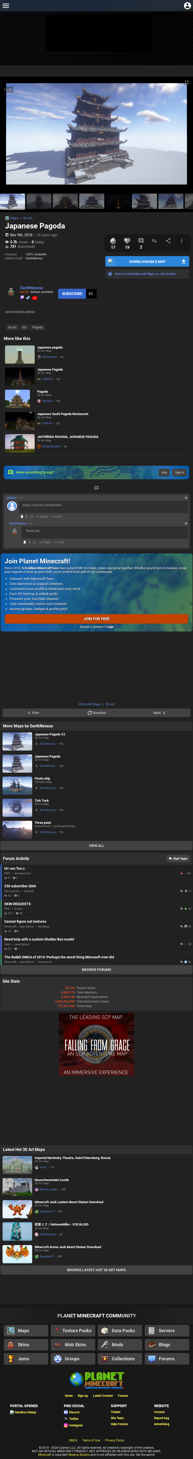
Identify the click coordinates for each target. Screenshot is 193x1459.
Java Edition (21, 944)
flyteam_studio (49, 1189)
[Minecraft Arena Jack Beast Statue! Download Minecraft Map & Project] (17, 1254)
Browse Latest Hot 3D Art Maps (96, 1270)
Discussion (45, 962)
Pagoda (37, 327)
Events (19, 908)
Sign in (179, 472)
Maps (14, 218)
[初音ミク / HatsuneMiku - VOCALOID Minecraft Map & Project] (17, 1231)
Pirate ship (42, 778)
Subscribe (72, 293)
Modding (43, 926)
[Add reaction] (31, 516)
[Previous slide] (10, 135)
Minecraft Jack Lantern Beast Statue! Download (69, 1202)
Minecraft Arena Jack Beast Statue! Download (68, 1247)
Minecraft (44, 1454)
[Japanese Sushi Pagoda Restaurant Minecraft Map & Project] (20, 421)
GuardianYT (47, 1211)
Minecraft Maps (89, 704)
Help (7, 944)
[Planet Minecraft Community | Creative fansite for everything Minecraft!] (96, 1380)
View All (96, 846)
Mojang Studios (79, 1454)
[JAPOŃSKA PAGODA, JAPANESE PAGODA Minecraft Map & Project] (20, 443)
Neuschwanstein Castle (52, 1180)
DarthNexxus (31, 287)
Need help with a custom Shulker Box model (39, 939)
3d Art (12, 327)
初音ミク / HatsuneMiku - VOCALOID (61, 1224)
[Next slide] (182, 135)
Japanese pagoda (50, 347)
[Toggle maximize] (186, 82)
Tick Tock (42, 800)
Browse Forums (96, 970)
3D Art (27, 218)
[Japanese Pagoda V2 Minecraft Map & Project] (17, 741)
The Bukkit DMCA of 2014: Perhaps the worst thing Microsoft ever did (59, 957)
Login (110, 627)
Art (24, 327)
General (29, 891)
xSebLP (12, 498)
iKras (43, 1167)
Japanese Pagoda (50, 369)
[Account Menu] (187, 5)
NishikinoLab (48, 1234)
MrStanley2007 (51, 446)
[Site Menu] (5, 5)
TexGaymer (182, 873)
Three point (43, 823)
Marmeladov (49, 357)
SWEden (47, 401)
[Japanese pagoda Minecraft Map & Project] (20, 354)
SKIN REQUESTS (17, 904)
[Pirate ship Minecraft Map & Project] (17, 786)
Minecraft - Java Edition (19, 926)
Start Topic (180, 858)
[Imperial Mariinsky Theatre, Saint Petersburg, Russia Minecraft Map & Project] (17, 1165)
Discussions (12, 891)
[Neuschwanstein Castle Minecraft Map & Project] (17, 1187)
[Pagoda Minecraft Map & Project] (20, 399)
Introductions (23, 873)
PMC (7, 873)
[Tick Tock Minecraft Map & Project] (17, 808)
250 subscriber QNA (20, 886)
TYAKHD (47, 379)
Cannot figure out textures (25, 921)
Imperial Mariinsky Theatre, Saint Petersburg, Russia (73, 1158)
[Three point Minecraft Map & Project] (17, 830)
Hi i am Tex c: (14, 868)
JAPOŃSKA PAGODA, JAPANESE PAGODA (68, 437)
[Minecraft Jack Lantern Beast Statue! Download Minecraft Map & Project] (17, 1209)
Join (164, 472)
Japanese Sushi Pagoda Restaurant (62, 414)
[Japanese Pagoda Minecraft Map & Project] (20, 377)
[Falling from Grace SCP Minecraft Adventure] (96, 1075)
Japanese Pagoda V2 (50, 734)
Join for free (97, 619)
